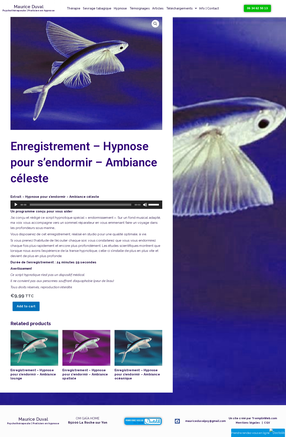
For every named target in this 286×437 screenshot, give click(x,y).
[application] (86, 204)
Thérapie (73, 8)
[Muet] (145, 205)
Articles (158, 8)
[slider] (154, 204)
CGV (266, 422)
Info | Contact (209, 8)
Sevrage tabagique (97, 8)
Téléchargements (179, 8)
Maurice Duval (28, 6)
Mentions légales (248, 422)
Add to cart (26, 306)
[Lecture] (16, 205)
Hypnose (120, 8)
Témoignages (140, 8)
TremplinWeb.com (264, 418)
